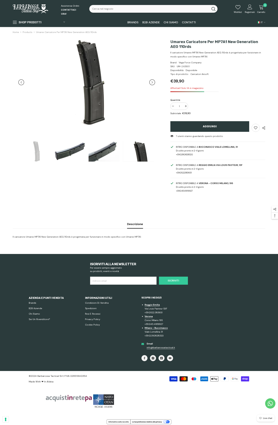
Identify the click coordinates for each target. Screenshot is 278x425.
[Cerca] (153, 9)
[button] (21, 82)
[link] (256, 128)
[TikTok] (161, 358)
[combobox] (149, 9)
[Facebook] (144, 358)
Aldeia (50, 381)
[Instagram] (153, 358)
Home (16, 32)
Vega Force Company (190, 62)
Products (27, 32)
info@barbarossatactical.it (161, 347)
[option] (87, 82)
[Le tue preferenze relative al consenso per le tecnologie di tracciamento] (6, 419)
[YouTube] (170, 358)
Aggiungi (210, 126)
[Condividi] (262, 128)
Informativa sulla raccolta (118, 422)
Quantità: (175, 100)
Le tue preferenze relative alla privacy (147, 422)
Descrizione (135, 224)
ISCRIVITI (173, 280)
